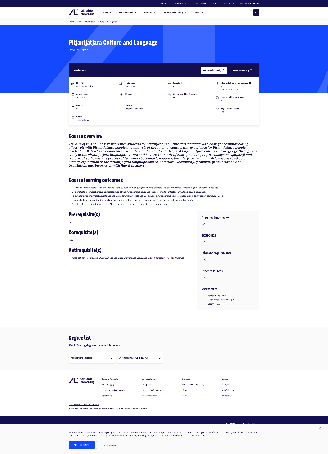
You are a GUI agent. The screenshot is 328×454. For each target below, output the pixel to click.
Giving (215, 3)
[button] (320, 427)
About (225, 379)
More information (109, 445)
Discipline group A (229, 89)
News (184, 396)
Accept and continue (81, 444)
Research (186, 379)
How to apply (108, 385)
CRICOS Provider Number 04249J (131, 409)
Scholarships (108, 396)
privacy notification (235, 432)
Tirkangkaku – (84, 404)
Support (226, 385)
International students (152, 390)
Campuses (146, 385)
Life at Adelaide (149, 379)
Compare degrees (248, 3)
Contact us (229, 3)
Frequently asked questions (114, 390)
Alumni (185, 390)
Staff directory (229, 390)
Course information (80, 70)
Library (164, 3)
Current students (181, 3)
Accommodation (149, 396)
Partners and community (193, 385)
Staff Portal (200, 3)
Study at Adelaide (110, 379)
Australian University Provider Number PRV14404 (91, 409)
